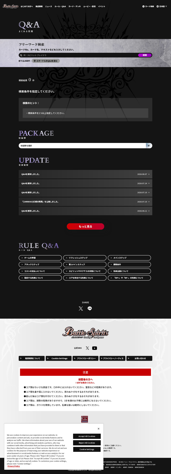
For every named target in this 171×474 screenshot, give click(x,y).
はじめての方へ (27, 6)
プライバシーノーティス (113, 358)
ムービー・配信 (89, 6)
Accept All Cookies (87, 436)
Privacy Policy (14, 466)
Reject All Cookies (87, 443)
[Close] (99, 429)
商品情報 (39, 6)
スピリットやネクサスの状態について (85, 271)
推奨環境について (32, 358)
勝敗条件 (117, 264)
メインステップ (120, 257)
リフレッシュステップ (78, 257)
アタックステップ (31, 264)
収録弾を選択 (26, 145)
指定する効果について (33, 277)
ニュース (48, 6)
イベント (101, 6)
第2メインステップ (77, 264)
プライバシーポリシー (86, 358)
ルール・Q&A (60, 6)
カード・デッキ (75, 6)
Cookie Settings (59, 358)
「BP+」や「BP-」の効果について (128, 277)
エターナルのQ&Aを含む (46, 60)
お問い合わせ (140, 358)
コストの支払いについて (34, 271)
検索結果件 (26, 80)
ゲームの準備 (30, 257)
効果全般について (120, 271)
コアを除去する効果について (81, 277)
